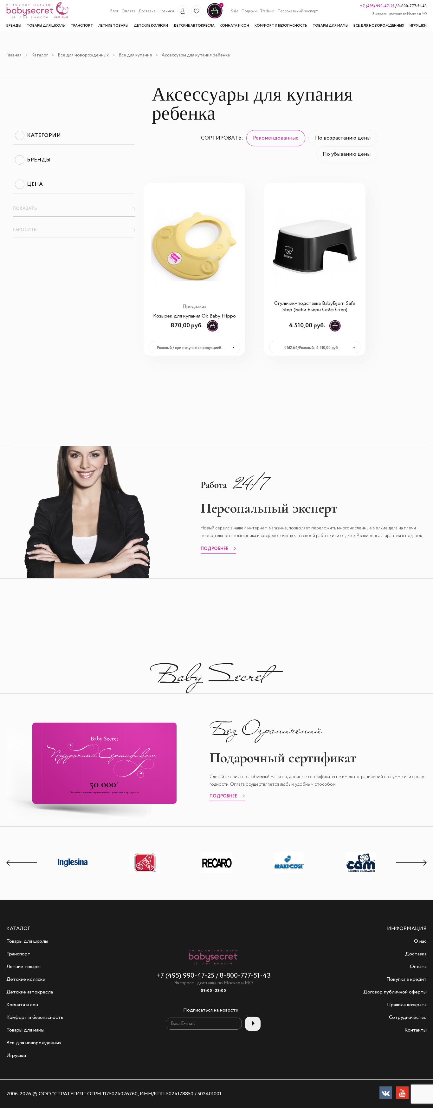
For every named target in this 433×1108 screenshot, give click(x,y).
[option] (73, 863)
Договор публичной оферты (395, 992)
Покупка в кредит (406, 979)
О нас (420, 941)
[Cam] (361, 872)
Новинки (166, 11)
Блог (114, 11)
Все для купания (135, 55)
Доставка (147, 11)
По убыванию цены (347, 154)
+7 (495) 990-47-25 (377, 6)
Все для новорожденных (83, 55)
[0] (215, 18)
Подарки (249, 11)
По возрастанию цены (343, 138)
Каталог (39, 55)
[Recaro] (217, 872)
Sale (234, 11)
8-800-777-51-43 (412, 6)
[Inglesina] (73, 872)
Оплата (128, 11)
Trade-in (267, 11)
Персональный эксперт (298, 11)
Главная (14, 55)
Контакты (415, 1030)
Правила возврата (407, 1004)
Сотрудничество (408, 1017)
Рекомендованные (276, 138)
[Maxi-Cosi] (289, 872)
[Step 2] (145, 872)
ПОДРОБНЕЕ (215, 549)
